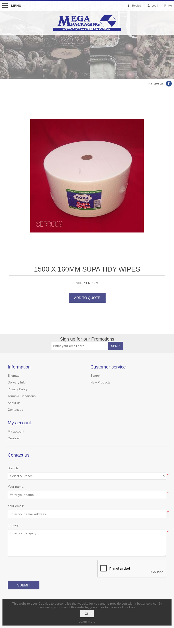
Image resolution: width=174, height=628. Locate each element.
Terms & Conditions (22, 396)
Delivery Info (17, 382)
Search (95, 375)
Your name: (16, 486)
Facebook (169, 84)
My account (16, 431)
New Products (100, 382)
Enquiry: (13, 525)
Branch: (13, 468)
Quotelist (14, 438)
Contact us (15, 409)
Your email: (16, 506)
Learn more (87, 621)
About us (14, 403)
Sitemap (13, 375)
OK (87, 614)
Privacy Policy (17, 389)
